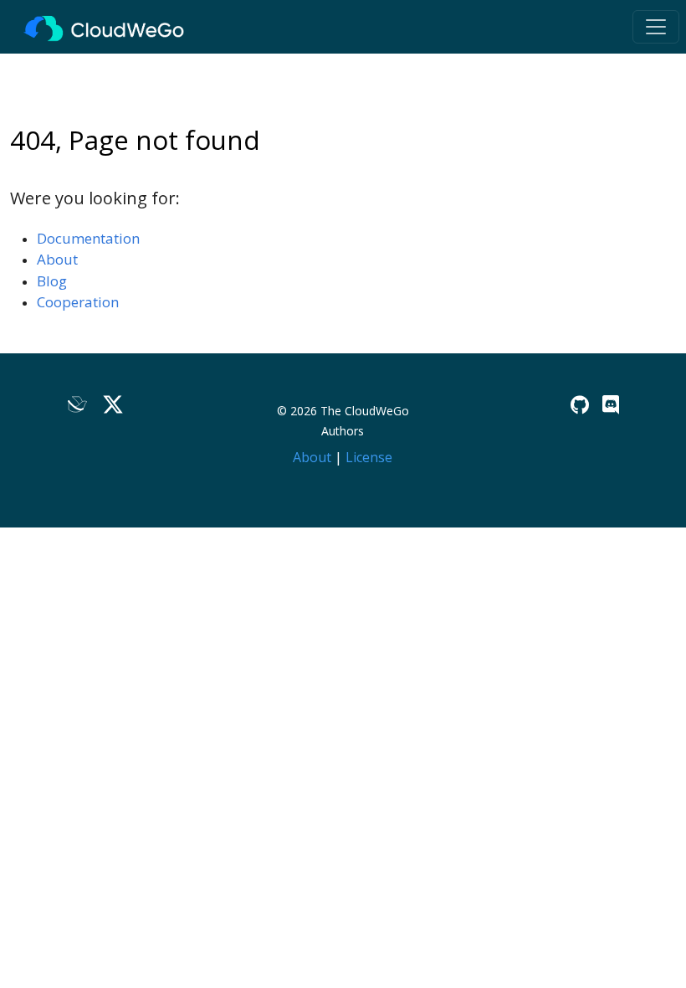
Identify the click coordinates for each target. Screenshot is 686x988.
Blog (52, 281)
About (57, 259)
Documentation (88, 238)
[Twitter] (113, 405)
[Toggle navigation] (655, 27)
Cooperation (78, 301)
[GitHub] (580, 405)
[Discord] (610, 405)
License (369, 457)
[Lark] (78, 405)
